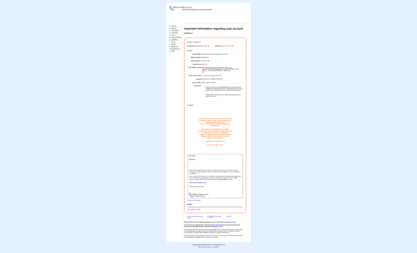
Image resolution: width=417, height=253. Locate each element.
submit (207, 237)
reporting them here (230, 222)
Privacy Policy (202, 247)
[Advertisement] (208, 17)
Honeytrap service (217, 226)
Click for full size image (194, 200)
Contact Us (216, 247)
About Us (209, 247)
